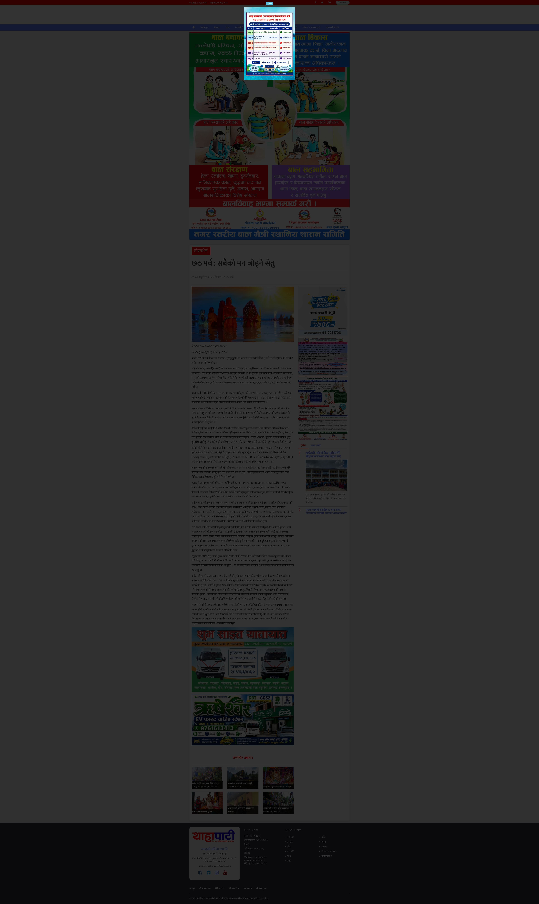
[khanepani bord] (269, 42)
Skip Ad (269, 3)
